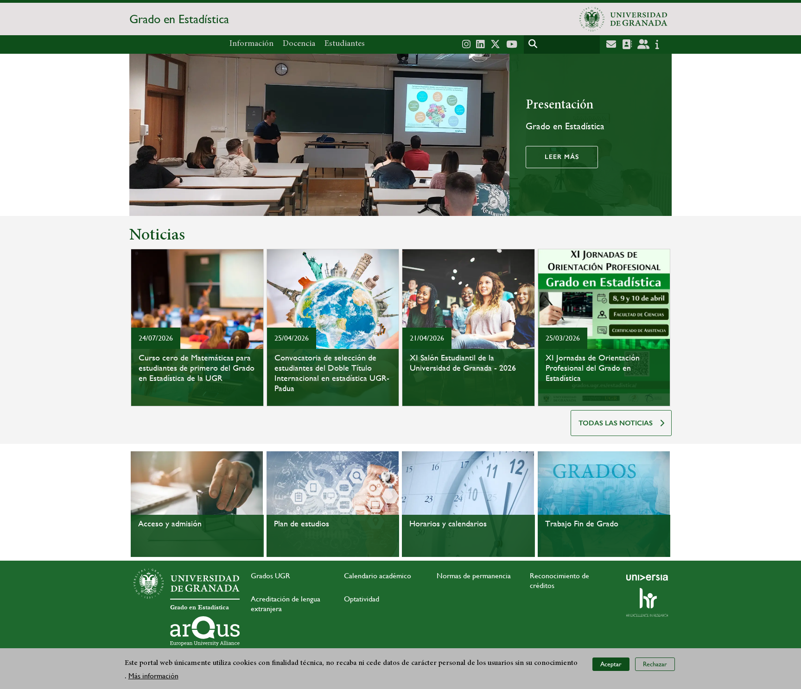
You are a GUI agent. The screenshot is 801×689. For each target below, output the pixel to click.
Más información (153, 675)
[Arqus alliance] (205, 631)
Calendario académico (377, 575)
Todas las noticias (615, 423)
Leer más (562, 157)
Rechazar (655, 664)
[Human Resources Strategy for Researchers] (647, 602)
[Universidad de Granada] (623, 19)
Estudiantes (344, 44)
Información (251, 44)
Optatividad (361, 598)
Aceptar (611, 664)
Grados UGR (270, 575)
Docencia (299, 44)
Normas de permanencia (474, 575)
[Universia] (647, 577)
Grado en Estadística (179, 19)
